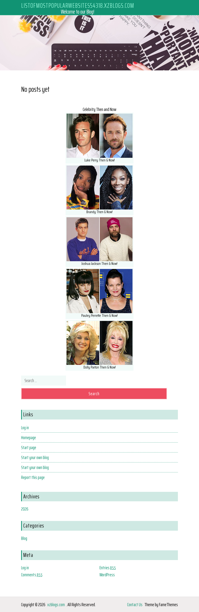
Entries (108, 567)
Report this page (33, 477)
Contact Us (134, 604)
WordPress (107, 574)
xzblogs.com (56, 604)
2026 (24, 508)
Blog (24, 538)
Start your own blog (35, 457)
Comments (32, 574)
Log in (25, 427)
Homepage (28, 437)
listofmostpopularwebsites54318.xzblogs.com (77, 5)
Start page (28, 447)
